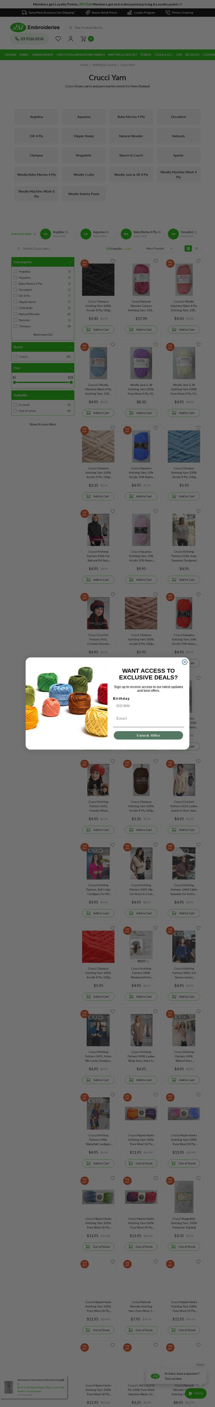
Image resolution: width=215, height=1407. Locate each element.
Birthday (121, 698)
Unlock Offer (148, 735)
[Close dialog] (184, 662)
